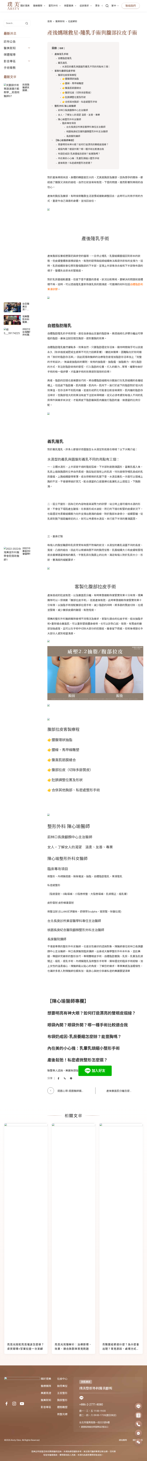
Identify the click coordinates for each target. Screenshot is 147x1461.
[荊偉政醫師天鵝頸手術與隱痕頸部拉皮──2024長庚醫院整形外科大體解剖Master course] (12, 85)
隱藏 (61, 48)
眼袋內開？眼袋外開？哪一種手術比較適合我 (87, 1025)
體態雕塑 (62, 1407)
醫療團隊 (37, 5)
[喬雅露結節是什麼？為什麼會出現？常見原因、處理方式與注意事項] (121, 1231)
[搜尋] (107, 5)
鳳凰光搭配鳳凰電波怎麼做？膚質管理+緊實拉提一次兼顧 (25, 1346)
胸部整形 (62, 1400)
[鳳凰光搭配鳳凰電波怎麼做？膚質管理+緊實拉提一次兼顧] (26, 1231)
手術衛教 (10, 67)
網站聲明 (123, 1440)
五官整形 (62, 1393)
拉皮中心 (62, 1378)
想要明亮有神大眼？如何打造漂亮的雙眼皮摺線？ (91, 1013)
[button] (115, 6)
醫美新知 (10, 48)
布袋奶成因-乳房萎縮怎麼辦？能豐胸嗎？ (84, 1036)
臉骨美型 (62, 1385)
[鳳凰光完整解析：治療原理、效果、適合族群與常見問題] (73, 1231)
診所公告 (10, 41)
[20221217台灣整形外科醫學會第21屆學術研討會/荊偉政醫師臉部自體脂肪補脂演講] (12, 329)
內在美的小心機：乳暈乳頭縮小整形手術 (83, 1048)
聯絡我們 (130, 5)
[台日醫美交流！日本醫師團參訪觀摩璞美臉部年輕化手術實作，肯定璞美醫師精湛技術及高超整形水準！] (12, 304)
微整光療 (62, 1414)
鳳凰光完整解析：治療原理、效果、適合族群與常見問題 (73, 1346)
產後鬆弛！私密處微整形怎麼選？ (77, 1060)
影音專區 (10, 61)
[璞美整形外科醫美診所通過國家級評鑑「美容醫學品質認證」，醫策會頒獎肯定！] (12, 316)
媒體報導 (10, 54)
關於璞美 (25, 5)
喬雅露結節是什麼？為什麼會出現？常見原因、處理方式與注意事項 (120, 1347)
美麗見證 (46, 1393)
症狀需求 (84, 5)
